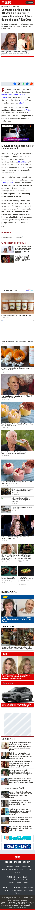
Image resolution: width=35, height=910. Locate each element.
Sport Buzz (10, 883)
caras (17, 654)
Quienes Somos (17, 887)
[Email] (31, 83)
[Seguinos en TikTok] (19, 862)
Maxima (25, 883)
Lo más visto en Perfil (12, 788)
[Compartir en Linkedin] (27, 83)
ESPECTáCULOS (5, 6)
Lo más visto (8, 738)
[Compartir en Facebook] (14, 83)
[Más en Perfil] (12, 592)
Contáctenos (28, 887)
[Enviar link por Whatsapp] (23, 83)
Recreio (18, 883)
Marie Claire (26, 867)
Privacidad (5, 890)
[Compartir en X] (19, 83)
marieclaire (17, 626)
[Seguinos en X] (15, 862)
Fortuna (5, 869)
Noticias (17, 867)
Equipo (13, 890)
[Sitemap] (28, 862)
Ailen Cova (19, 237)
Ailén (28, 110)
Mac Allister (23, 162)
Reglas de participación (25, 890)
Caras (19, 877)
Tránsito (17, 893)
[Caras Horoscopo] (17, 848)
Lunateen (29, 869)
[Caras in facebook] (10, 862)
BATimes (17, 872)
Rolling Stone (25, 880)
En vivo (30, 2)
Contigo (25, 877)
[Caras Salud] (17, 840)
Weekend (12, 869)
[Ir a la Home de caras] (8, 3)
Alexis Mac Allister (7, 237)
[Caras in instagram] (6, 862)
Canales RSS (6, 887)
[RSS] (24, 862)
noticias (17, 597)
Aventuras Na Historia (12, 880)
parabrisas (17, 683)
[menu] (2, 2)
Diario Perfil (9, 867)
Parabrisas (21, 869)
